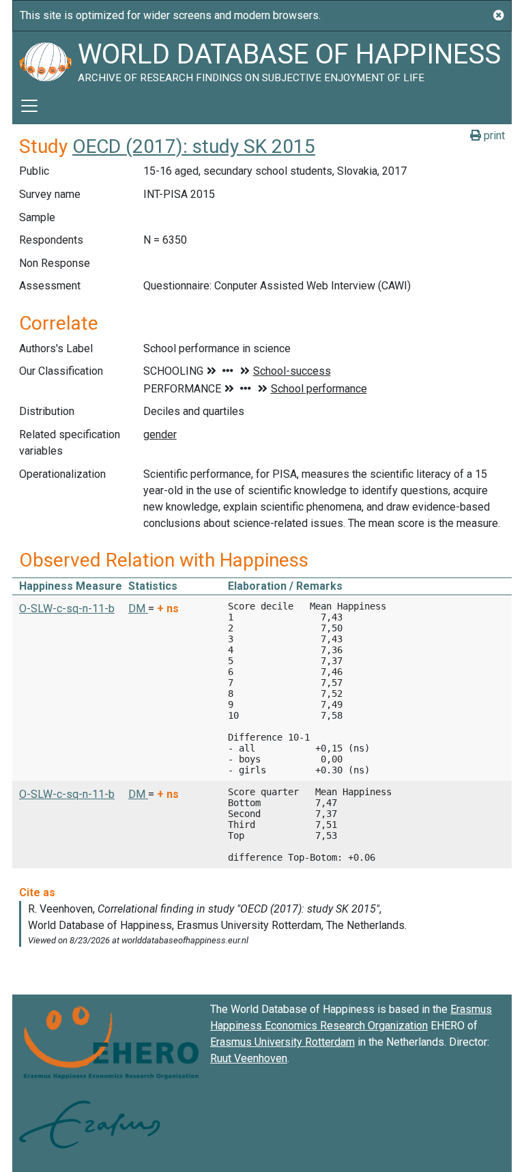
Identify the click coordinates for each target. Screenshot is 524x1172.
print (493, 135)
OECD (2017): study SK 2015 (193, 146)
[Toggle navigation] (29, 106)
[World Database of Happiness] (45, 59)
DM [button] (138, 608)
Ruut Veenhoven (248, 1058)
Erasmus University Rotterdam (282, 1041)
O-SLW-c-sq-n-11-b (67, 608)
